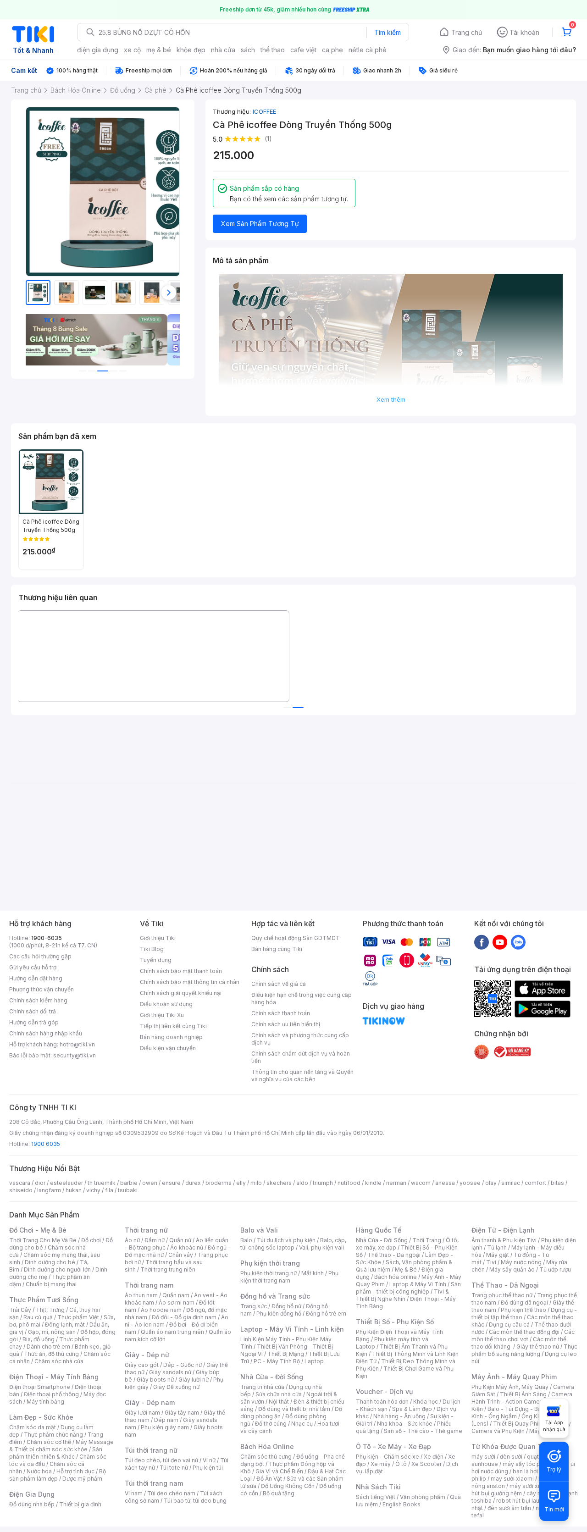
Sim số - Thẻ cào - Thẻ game (423, 1430)
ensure (171, 1182)
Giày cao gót (142, 1364)
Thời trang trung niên (167, 1269)
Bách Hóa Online (267, 1446)
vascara (19, 1182)
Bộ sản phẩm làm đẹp (57, 1475)
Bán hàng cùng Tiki (276, 949)
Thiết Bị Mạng (285, 1353)
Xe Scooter (426, 1463)
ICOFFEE (264, 111)
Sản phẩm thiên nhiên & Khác (55, 1453)
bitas (557, 1182)
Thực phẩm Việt (78, 1317)
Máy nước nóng (521, 1262)
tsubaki (128, 1190)
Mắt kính (312, 1273)
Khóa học (425, 1401)
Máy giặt (497, 1254)
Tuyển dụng (156, 960)
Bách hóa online (395, 1276)
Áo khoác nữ (186, 1247)
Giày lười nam (142, 1412)
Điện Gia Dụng (32, 1494)
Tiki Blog (152, 949)
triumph (323, 1182)
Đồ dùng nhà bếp (32, 1504)
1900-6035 (46, 938)
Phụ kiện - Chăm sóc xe (387, 1456)
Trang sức (253, 1306)
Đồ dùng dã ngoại (524, 1302)
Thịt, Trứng (50, 1309)
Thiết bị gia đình (80, 1504)
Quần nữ (180, 1240)
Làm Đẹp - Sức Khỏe (41, 1417)
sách (248, 50)
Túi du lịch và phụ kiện (286, 1240)
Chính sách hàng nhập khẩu (45, 1033)
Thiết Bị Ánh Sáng (523, 1394)
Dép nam (166, 1419)
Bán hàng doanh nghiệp (171, 1037)
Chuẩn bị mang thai (51, 1284)
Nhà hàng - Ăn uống (399, 1416)
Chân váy (180, 1254)
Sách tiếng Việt (375, 1496)
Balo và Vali (259, 1230)
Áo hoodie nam (161, 1309)
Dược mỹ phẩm (82, 1478)
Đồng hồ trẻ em (326, 1313)
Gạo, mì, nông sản (52, 1331)
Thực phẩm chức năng (53, 1434)
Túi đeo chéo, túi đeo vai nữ (161, 1460)
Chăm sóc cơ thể (49, 1441)
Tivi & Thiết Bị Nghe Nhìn (402, 1295)
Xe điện (433, 1456)
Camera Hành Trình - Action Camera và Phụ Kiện (521, 1401)
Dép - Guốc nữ (182, 1364)
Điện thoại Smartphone (39, 1386)
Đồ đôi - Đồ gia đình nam (184, 1317)
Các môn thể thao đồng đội (524, 1331)
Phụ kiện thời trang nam (289, 1277)
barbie (129, 1182)
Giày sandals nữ (170, 1372)
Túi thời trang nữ (151, 1450)
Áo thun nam (141, 1295)
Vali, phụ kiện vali (321, 1247)
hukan (74, 1190)
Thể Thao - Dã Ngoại (505, 1285)
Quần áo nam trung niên (172, 1331)
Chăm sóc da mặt (32, 1427)
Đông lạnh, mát (65, 1324)
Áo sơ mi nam (176, 1302)
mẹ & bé (158, 50)
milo (256, 1182)
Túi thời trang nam (154, 1483)
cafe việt (303, 50)
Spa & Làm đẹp (412, 1408)
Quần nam (175, 1295)
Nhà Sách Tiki (378, 1487)
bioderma (218, 1182)
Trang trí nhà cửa (262, 1386)
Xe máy (381, 1463)
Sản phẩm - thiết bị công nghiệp (408, 1288)
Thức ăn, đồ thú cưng (51, 1353)
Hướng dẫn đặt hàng (35, 978)
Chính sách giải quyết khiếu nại (181, 993)
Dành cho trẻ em (48, 1346)
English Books (401, 1504)
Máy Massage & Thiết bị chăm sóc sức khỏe (61, 1445)
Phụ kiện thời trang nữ (268, 1273)
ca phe (332, 50)
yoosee (470, 1182)
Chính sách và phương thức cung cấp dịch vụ (300, 1039)
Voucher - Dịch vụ (384, 1391)
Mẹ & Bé (406, 1269)
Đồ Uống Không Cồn (288, 1485)
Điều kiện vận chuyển (168, 1048)
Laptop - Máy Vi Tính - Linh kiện (292, 1329)
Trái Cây (20, 1309)
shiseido (21, 1190)
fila (109, 1190)
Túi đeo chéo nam (171, 1493)
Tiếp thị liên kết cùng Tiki (173, 1026)
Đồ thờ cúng (271, 1423)
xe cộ (132, 50)
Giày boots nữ (155, 1379)
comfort (535, 1182)
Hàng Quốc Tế (378, 1230)
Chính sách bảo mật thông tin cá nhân (189, 982)
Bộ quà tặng (278, 1493)
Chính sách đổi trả (32, 1011)
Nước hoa (39, 1471)
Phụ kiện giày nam (165, 1427)
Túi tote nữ (174, 1467)
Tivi (491, 1262)
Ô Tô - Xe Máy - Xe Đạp (393, 1446)
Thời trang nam (149, 1285)
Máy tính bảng (45, 1401)
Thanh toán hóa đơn (382, 1401)
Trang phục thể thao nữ (501, 1295)
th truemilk (102, 1182)
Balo (246, 1240)
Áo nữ (132, 1240)
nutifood (349, 1182)
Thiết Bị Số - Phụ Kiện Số (395, 1322)
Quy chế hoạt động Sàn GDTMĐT (295, 938)
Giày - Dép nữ (147, 1355)
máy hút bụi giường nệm (520, 1489)
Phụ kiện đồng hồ (278, 1313)
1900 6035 (45, 1143)
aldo (302, 1182)
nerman (396, 1182)
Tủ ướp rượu (555, 1269)
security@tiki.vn (74, 1055)
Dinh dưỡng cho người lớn (57, 1269)
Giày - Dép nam (150, 1402)
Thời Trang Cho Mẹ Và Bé (43, 1240)
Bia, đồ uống (38, 1339)
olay (491, 1182)
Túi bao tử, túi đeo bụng (195, 1500)
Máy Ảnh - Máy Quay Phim (514, 1377)
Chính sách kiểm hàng (38, 1000)
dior (40, 1182)
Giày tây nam (182, 1412)
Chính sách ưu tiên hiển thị (285, 1024)
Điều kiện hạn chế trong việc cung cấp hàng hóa (301, 998)
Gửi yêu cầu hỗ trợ (32, 967)
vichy (93, 1190)
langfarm (49, 1190)
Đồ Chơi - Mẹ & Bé (37, 1230)
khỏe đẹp (191, 50)
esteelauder (66, 1182)
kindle (373, 1182)
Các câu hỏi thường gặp (40, 956)
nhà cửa (223, 50)
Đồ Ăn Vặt (269, 1478)
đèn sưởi (511, 1456)
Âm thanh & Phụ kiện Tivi (504, 1240)
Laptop (314, 1361)
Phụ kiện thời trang (270, 1263)
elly (241, 1182)
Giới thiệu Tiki (158, 938)
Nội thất (279, 1401)
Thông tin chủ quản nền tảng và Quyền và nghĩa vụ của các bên (302, 1075)
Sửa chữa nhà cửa (278, 1394)
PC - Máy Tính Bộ (277, 1361)
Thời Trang (426, 1240)
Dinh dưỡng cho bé (50, 1262)
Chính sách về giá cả (278, 983)
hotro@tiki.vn (77, 1044)
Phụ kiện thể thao (523, 1309)
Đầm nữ (154, 1240)
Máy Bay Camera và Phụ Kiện (521, 1427)
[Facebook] (481, 942)
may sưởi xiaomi (512, 1478)
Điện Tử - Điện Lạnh (503, 1230)
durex (193, 1182)
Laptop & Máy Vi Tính (417, 1284)
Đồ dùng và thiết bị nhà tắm (294, 1408)
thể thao (272, 50)
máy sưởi (483, 1456)
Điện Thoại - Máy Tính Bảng (54, 1377)
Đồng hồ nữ (286, 1306)
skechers (279, 1182)
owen (149, 1182)
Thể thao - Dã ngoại (394, 1254)
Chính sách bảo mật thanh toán (181, 971)
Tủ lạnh (497, 1247)
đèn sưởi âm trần (509, 1507)
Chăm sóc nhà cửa (58, 1361)
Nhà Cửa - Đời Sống (271, 1377)
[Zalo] (518, 942)
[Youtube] (500, 942)
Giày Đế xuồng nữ (176, 1386)
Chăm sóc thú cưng (266, 1456)
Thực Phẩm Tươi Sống (43, 1300)
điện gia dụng (97, 50)
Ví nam (134, 1493)
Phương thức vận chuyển (41, 989)
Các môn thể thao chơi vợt (523, 1335)
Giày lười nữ (193, 1379)
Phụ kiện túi (208, 1467)
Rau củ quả (38, 1317)
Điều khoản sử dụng (166, 1004)
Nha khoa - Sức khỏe (404, 1423)
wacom (421, 1182)
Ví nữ (209, 1460)
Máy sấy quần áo (512, 1269)
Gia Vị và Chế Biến (279, 1471)
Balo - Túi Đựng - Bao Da (520, 1408)
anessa (445, 1182)
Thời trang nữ (146, 1230)
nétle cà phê (368, 50)
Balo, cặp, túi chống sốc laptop (293, 1244)
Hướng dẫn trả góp (34, 1022)
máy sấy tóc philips (528, 1463)
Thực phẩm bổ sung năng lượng (524, 1350)
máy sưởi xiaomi (531, 1485)
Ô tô (401, 1463)
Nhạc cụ (302, 1423)
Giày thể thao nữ (537, 1346)
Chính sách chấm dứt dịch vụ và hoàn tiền (300, 1057)
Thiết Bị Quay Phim (518, 1423)
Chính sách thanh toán (280, 1013)
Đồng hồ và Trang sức (275, 1296)
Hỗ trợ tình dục (75, 1471)
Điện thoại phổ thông (51, 1394)
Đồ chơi (91, 1240)
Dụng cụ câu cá (509, 1324)
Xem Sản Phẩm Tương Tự (260, 223)
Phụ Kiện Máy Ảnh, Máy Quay (509, 1386)
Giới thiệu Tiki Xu (162, 1015)
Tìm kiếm (387, 32)
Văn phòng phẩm (422, 1496)
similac (510, 1182)
